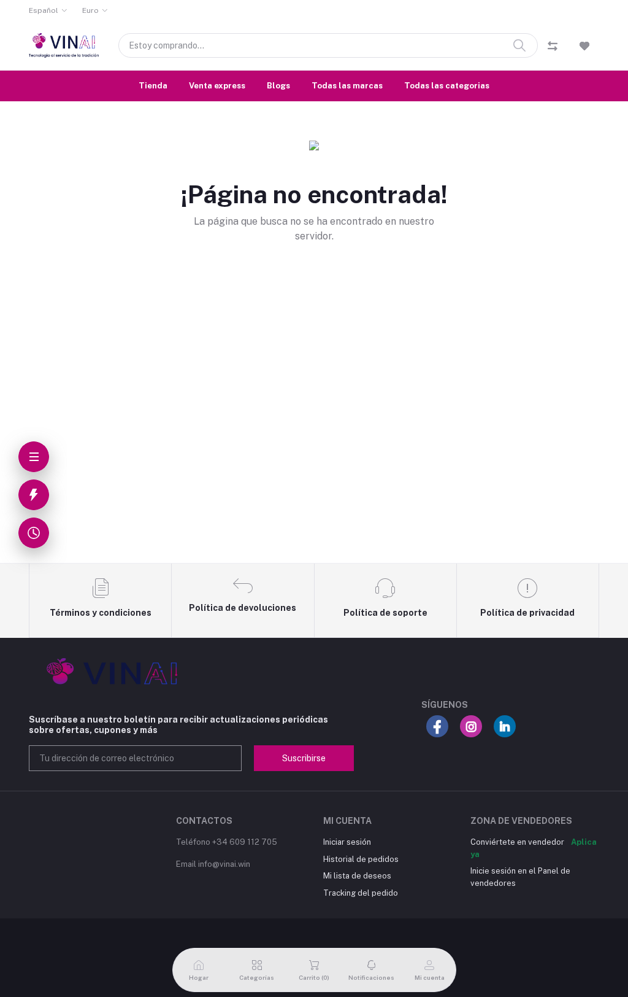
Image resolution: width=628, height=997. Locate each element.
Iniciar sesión (347, 842)
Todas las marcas (347, 85)
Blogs (278, 85)
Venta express (217, 85)
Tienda (153, 85)
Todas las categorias (446, 85)
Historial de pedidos (361, 859)
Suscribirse (304, 758)
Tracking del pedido (360, 893)
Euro (90, 10)
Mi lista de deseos (357, 875)
